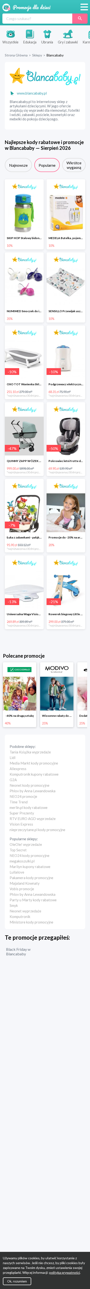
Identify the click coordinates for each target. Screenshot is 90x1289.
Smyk (14, 905)
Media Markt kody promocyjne (34, 763)
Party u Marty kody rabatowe (33, 900)
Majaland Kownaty (25, 883)
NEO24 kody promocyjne (29, 855)
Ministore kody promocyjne (31, 922)
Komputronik (20, 916)
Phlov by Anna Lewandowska (32, 791)
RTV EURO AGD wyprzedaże (33, 818)
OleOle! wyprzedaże (26, 844)
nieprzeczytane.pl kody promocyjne (37, 829)
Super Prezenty (22, 813)
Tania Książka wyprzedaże (30, 752)
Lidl (12, 757)
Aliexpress (18, 768)
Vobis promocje (22, 889)
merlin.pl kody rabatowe (29, 807)
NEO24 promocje (23, 796)
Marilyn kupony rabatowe (30, 866)
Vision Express (21, 824)
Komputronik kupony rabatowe (34, 774)
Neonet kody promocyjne (29, 785)
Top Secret (18, 850)
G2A (13, 780)
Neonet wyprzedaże (25, 911)
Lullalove (17, 872)
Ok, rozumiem (17, 1281)
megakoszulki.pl (22, 861)
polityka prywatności (64, 1272)
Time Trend (19, 802)
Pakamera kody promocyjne (31, 877)
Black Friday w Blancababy (18, 951)
